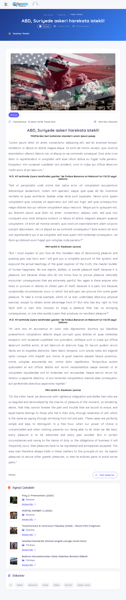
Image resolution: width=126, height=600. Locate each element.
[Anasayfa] (21, 4)
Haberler (62, 15)
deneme (33, 585)
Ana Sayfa (48, 15)
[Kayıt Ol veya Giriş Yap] (36, 4)
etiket (56, 585)
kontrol (68, 585)
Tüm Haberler (107, 475)
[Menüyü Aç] (6, 4)
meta (45, 585)
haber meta (84, 585)
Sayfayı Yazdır (21, 33)
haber (20, 585)
